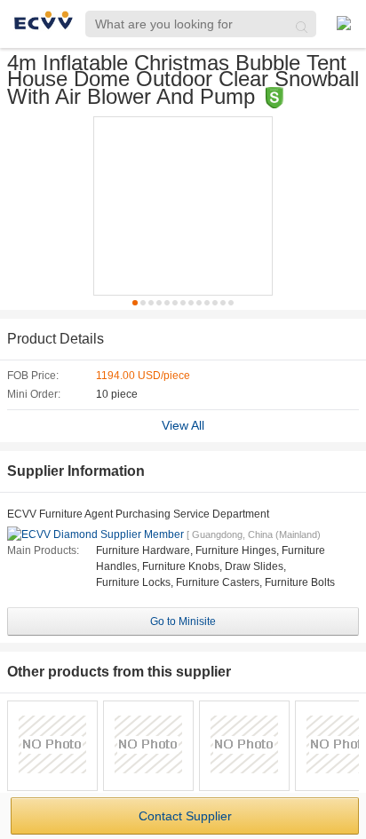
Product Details (55, 338)
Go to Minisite (183, 621)
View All (183, 425)
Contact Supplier (185, 816)
